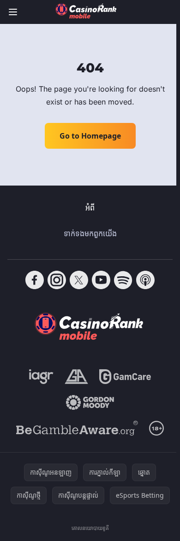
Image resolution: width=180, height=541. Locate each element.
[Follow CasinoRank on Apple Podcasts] (145, 280)
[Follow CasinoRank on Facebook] (34, 280)
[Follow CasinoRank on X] (79, 280)
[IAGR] (41, 376)
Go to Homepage (90, 136)
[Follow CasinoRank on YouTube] (101, 280)
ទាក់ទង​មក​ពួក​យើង (90, 233)
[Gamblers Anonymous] (76, 376)
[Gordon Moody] (90, 402)
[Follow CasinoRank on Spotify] (123, 280)
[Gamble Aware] (77, 428)
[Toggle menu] (13, 12)
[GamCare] (124, 376)
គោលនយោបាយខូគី (90, 527)
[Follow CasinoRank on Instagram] (57, 280)
